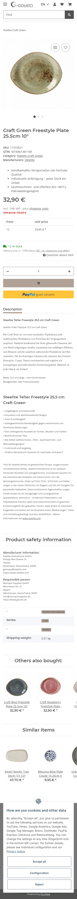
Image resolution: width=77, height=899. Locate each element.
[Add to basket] (38, 283)
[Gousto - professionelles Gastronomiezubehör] (21, 4)
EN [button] (43, 4)
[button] (54, 4)
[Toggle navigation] (5, 2)
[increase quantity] (69, 271)
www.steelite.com (32, 518)
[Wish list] (62, 4)
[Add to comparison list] (55, 47)
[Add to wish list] (65, 47)
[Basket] (70, 4)
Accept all (39, 861)
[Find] (69, 14)
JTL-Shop (45, 894)
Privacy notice (16, 851)
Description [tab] (12, 309)
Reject (39, 884)
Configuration (39, 873)
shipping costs (39, 208)
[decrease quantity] (7, 271)
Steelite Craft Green (30, 156)
